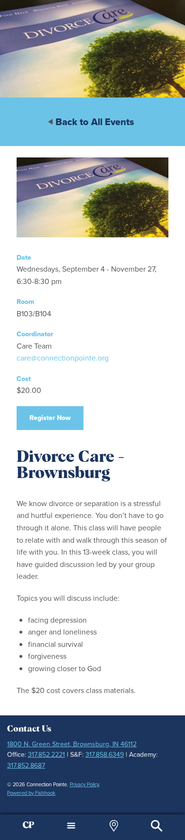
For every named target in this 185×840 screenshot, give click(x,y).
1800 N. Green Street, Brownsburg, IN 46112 (72, 744)
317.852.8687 (26, 766)
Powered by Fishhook (31, 793)
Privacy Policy (84, 784)
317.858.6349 (104, 755)
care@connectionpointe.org (63, 357)
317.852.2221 (46, 755)
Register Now (50, 418)
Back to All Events (95, 122)
